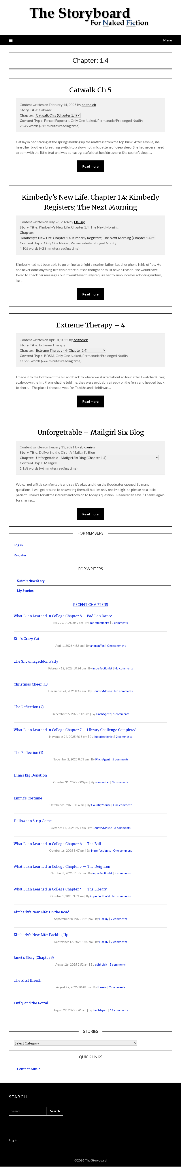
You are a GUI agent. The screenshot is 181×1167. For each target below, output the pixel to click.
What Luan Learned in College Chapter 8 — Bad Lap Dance (63, 616)
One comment (116, 645)
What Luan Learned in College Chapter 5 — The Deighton (62, 866)
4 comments (121, 714)
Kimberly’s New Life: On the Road (41, 912)
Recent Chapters (90, 604)
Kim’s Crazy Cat (27, 639)
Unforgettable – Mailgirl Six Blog (90, 432)
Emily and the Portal (31, 1003)
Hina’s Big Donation (30, 775)
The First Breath (27, 980)
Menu (167, 40)
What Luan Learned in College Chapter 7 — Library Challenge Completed (75, 730)
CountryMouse (102, 691)
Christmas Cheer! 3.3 (31, 684)
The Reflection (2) (29, 707)
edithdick (89, 104)
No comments (124, 668)
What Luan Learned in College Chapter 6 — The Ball (57, 844)
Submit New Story (31, 581)
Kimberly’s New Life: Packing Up (41, 935)
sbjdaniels (87, 447)
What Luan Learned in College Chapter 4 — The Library (60, 889)
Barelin (102, 987)
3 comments (120, 782)
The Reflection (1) (28, 753)
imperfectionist (100, 622)
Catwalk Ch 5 (90, 90)
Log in (18, 545)
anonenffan (97, 645)
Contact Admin (28, 1069)
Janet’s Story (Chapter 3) (34, 957)
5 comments (120, 759)
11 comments (119, 1010)
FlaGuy (79, 222)
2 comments (120, 622)
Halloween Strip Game (33, 821)
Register (20, 555)
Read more (90, 166)
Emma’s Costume (28, 798)
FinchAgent (103, 714)
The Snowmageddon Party (36, 661)
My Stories (25, 591)
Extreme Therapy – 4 (90, 325)
